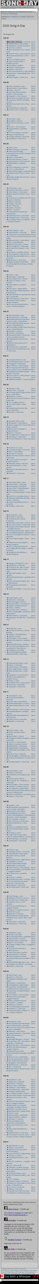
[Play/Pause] (2, 1276)
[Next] (37, 1276)
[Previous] (34, 1276)
